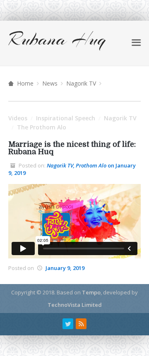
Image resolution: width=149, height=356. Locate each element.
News (50, 83)
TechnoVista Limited (75, 304)
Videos (17, 118)
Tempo (91, 292)
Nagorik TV (81, 83)
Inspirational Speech (65, 118)
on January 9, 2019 (72, 169)
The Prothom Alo (41, 127)
